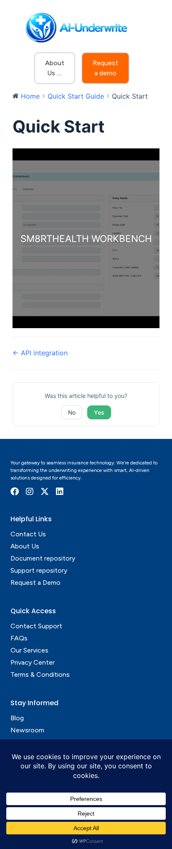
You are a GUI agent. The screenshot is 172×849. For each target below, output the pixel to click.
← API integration (40, 353)
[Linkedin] (60, 491)
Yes (99, 412)
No (72, 412)
